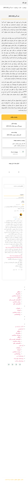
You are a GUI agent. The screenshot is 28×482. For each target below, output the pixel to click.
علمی (13, 143)
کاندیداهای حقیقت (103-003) (14, 135)
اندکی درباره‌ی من (12, 287)
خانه (20, 7)
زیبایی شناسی (17, 302)
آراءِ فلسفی (14, 289)
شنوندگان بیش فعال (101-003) (14, 126)
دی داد (24, 2)
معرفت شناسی (16, 295)
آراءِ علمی (14, 306)
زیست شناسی (16, 312)
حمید (16, 218)
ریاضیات (16, 7)
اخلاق (19, 297)
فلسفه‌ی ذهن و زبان (15, 300)
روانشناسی (17, 314)
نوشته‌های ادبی (13, 316)
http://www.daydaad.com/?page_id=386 (14, 247)
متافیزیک (18, 293)
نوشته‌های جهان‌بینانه (19, 358)
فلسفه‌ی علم (17, 304)
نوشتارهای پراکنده (12, 324)
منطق (19, 291)
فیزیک (19, 310)
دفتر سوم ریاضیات (19, 143)
